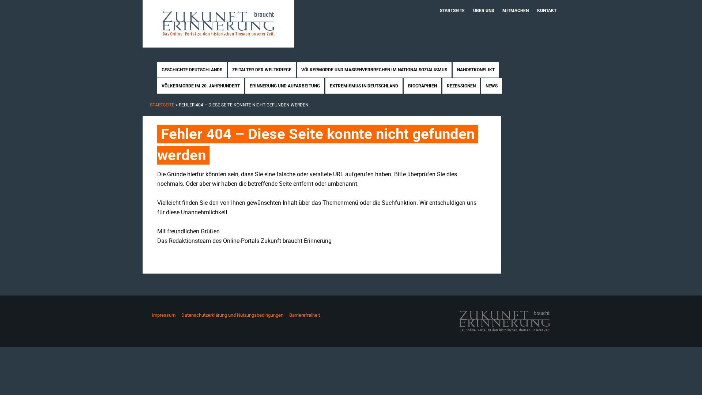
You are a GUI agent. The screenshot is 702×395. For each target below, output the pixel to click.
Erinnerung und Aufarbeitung (285, 86)
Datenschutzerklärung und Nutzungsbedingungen (232, 315)
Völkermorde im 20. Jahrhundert (201, 86)
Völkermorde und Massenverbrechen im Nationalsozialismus (374, 69)
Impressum (164, 315)
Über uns (483, 10)
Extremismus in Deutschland (364, 86)
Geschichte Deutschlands (192, 69)
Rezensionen (461, 86)
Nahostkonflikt (476, 69)
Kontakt (546, 10)
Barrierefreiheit (304, 315)
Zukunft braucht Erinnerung (218, 24)
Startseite (452, 10)
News (492, 86)
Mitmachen (515, 10)
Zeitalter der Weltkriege (261, 69)
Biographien (422, 86)
